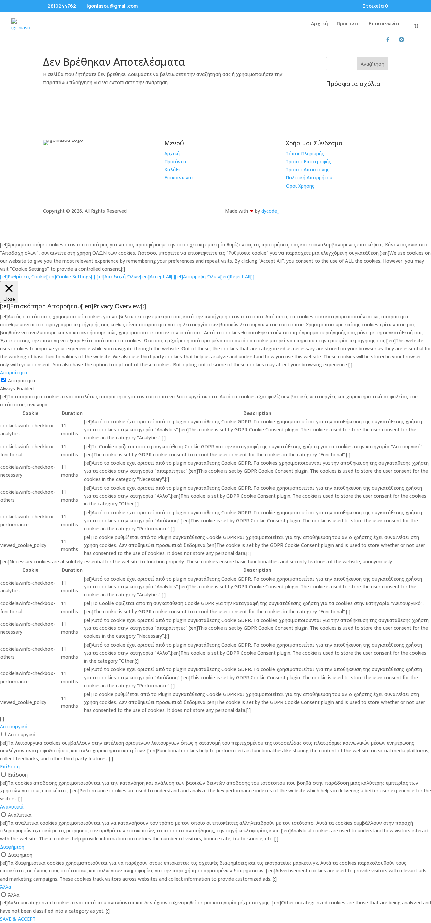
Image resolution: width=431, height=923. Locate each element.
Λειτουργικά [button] (14, 726)
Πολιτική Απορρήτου (309, 177)
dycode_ (270, 211)
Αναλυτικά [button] (12, 806)
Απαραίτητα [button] (13, 372)
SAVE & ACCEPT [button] (18, 919)
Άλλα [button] (5, 887)
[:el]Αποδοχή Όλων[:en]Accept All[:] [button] (136, 276)
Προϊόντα (348, 24)
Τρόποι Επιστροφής (308, 161)
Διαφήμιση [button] (12, 847)
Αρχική (319, 24)
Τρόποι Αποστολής (307, 169)
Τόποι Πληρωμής (305, 153)
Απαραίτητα (21, 380)
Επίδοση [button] (10, 766)
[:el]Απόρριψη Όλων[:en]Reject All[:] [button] (214, 276)
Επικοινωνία (384, 24)
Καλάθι (172, 169)
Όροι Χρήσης (300, 186)
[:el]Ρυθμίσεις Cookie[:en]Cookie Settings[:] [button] (47, 276)
